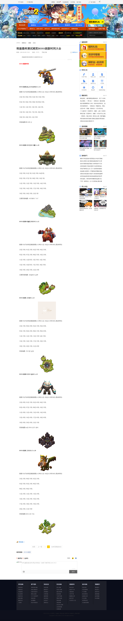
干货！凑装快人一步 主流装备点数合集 (91, 181)
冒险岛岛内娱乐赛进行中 (87, 121)
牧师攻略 (59, 594)
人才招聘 (52, 613)
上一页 (40, 547)
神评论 (74, 52)
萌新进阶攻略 (34, 587)
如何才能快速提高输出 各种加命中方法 (91, 163)
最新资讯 (20, 587)
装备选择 (33, 598)
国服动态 (20, 589)
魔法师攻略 (59, 591)
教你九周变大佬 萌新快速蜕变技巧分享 (91, 161)
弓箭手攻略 (59, 596)
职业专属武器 (34, 602)
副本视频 (97, 596)
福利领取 (92, 29)
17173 (18, 43)
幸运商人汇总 (72, 600)
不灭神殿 (84, 591)
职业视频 (97, 598)
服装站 (33, 25)
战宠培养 (47, 33)
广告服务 (57, 613)
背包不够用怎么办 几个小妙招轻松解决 (91, 168)
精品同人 (97, 589)
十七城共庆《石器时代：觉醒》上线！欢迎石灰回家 (94, 111)
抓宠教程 (54, 33)
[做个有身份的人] (72, 558)
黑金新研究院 (40, 33)
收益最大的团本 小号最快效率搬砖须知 (91, 171)
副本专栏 (71, 598)
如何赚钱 (33, 600)
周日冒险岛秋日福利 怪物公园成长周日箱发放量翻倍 (95, 118)
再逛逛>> (22, 542)
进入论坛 (79, 25)
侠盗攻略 (59, 602)
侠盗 (53, 35)
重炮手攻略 (59, 598)
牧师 (39, 35)
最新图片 (97, 587)
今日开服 (72, 2)
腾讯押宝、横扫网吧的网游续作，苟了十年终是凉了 (94, 98)
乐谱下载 (71, 594)
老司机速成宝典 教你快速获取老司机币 (91, 176)
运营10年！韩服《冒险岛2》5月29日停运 (91, 108)
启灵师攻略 (59, 606)
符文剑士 (62, 35)
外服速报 (20, 591)
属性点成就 (33, 594)
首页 (33, 547)
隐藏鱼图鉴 (74, 28)
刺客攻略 (59, 600)
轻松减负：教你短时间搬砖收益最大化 (91, 178)
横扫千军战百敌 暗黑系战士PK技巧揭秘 (91, 158)
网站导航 (30, 2)
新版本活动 (26, 33)
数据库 (67, 25)
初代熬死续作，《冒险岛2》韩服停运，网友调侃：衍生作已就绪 (98, 106)
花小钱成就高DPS (77, 33)
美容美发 (46, 598)
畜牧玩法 (46, 602)
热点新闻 (20, 594)
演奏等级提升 (34, 591)
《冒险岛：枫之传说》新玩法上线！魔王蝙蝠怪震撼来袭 (96, 116)
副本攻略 (20, 598)
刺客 (57, 35)
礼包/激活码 (65, 2)
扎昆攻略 (33, 33)
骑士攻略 (59, 587)
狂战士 (29, 35)
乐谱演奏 (46, 594)
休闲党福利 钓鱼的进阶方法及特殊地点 (91, 166)
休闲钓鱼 (46, 587)
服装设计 (46, 589)
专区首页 (22, 25)
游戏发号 (101, 32)
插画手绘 (97, 591)
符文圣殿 (84, 598)
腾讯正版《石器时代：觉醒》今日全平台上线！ (93, 113)
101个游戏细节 (34, 596)
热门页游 (79, 2)
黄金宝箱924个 (66, 28)
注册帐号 (91, 32)
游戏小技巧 (40, 28)
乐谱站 (44, 25)
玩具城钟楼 (85, 589)
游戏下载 (101, 29)
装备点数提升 (34, 589)
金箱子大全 (72, 589)
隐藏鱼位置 (72, 596)
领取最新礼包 (94, 22)
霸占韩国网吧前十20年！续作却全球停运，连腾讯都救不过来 (97, 103)
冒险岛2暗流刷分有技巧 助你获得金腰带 (91, 173)
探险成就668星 (56, 28)
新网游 (53, 2)
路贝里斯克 (85, 594)
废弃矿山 (32, 28)
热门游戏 (93, 2)
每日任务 (71, 587)
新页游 (58, 2)
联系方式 (67, 613)
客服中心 (72, 613)
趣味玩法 (20, 600)
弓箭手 (43, 35)
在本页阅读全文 (56, 547)
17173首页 (20, 2)
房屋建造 (46, 591)
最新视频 (97, 594)
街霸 (73, 35)
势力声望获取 (22, 28)
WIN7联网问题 (67, 33)
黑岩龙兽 (84, 587)
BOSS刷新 (27, 552)
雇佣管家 (46, 596)
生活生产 (46, 600)
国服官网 (96, 32)
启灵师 (68, 35)
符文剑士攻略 (60, 604)
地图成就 (71, 591)
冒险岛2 (24, 43)
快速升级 (20, 596)
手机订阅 (44, 52)
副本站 (56, 25)
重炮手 (48, 35)
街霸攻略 (59, 609)
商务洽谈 (62, 613)
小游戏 (20, 602)
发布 (73, 571)
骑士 (25, 35)
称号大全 (47, 28)
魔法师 (34, 35)
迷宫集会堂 (85, 600)
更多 (104, 42)
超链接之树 (85, 596)
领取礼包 (78, 35)
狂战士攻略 (59, 589)
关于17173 (46, 613)
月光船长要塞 (85, 602)
